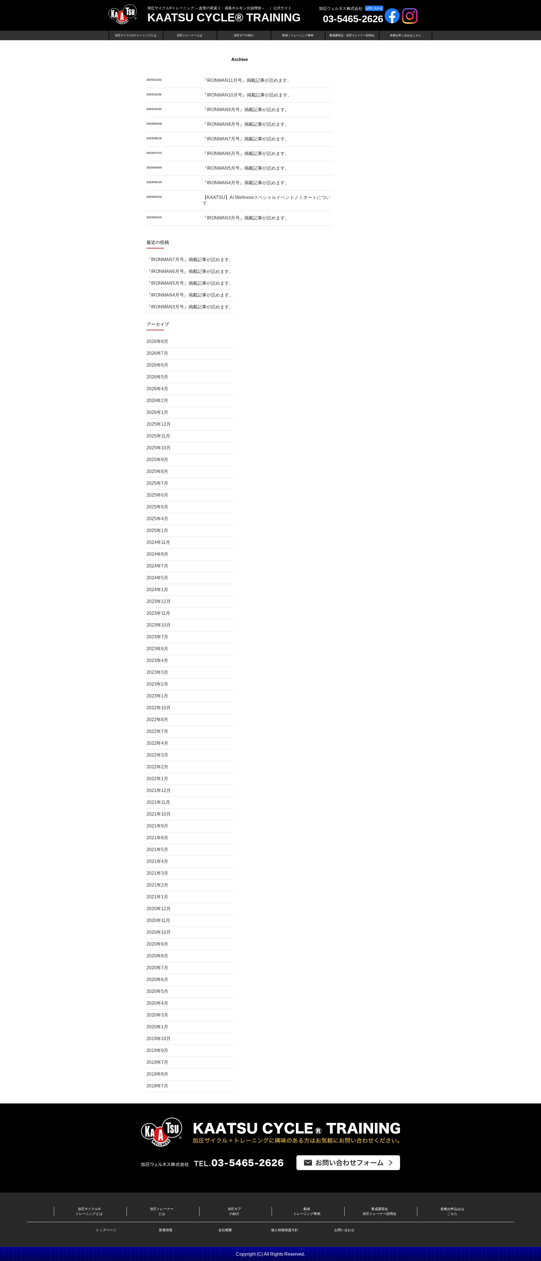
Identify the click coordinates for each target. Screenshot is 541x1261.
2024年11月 (158, 542)
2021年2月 (157, 885)
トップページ (106, 1230)
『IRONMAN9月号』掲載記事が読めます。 (245, 109)
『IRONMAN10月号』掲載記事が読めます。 (247, 95)
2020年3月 (157, 1015)
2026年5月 (157, 376)
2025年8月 (157, 471)
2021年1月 (157, 896)
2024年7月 (157, 566)
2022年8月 (157, 719)
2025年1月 (157, 530)
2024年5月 (157, 577)
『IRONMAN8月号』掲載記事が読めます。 (245, 124)
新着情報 (165, 1230)
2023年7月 (157, 636)
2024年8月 (157, 554)
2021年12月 (159, 790)
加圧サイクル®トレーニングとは (135, 35)
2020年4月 (157, 1003)
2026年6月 (157, 365)
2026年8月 (157, 341)
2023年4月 (157, 660)
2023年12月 (159, 601)
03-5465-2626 (353, 18)
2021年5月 (157, 849)
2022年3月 (157, 755)
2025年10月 (159, 447)
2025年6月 (157, 495)
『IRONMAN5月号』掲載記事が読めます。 (245, 168)
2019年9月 (157, 1050)
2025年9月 (157, 459)
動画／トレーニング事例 (297, 35)
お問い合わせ (374, 8)
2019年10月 (159, 1038)
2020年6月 (157, 979)
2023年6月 (157, 648)
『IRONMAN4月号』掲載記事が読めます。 (245, 182)
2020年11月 (158, 920)
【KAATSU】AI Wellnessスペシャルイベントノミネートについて (266, 200)
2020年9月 (157, 944)
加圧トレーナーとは (189, 35)
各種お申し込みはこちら (405, 35)
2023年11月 (158, 613)
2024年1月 (157, 589)
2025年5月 (157, 506)
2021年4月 (157, 861)
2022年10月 (159, 707)
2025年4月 (157, 518)
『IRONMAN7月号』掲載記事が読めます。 (245, 138)
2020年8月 (157, 955)
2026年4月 (157, 388)
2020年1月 (157, 1026)
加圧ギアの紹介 (244, 35)
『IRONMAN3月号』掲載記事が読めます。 (245, 218)
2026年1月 (157, 412)
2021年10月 (159, 814)
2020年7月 (157, 967)
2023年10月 (159, 625)
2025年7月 (157, 483)
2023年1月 (157, 696)
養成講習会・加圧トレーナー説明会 (351, 35)
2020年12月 (159, 908)
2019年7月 (157, 1062)
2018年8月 (157, 1074)
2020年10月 (159, 932)
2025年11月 (158, 436)
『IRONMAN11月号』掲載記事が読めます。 (247, 80)
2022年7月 (157, 731)
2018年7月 (157, 1085)
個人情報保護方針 (284, 1230)
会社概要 (225, 1230)
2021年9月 (157, 826)
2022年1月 (157, 778)
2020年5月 (157, 991)
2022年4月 (157, 743)
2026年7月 (157, 353)
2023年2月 (157, 684)
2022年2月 (157, 766)
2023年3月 (157, 672)
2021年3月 (157, 873)
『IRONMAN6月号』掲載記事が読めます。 (245, 153)
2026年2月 (157, 400)
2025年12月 (159, 424)
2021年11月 (158, 802)
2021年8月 (157, 837)
